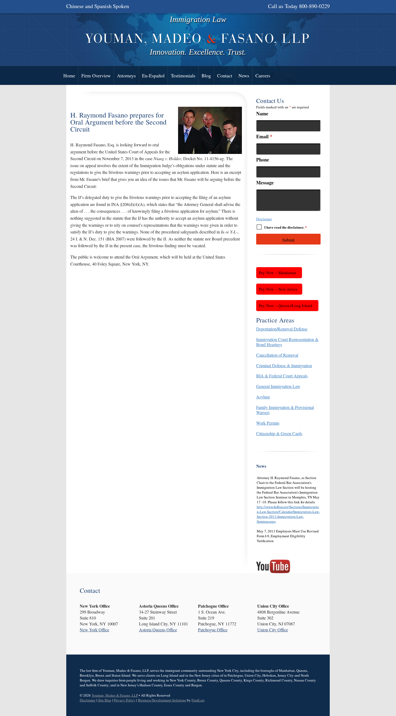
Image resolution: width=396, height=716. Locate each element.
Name (262, 113)
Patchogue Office (212, 629)
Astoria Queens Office (158, 629)
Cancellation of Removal (277, 355)
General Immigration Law (278, 386)
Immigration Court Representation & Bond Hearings (287, 341)
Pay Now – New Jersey (278, 289)
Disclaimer (264, 218)
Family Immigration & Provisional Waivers (285, 409)
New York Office (94, 629)
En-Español (153, 75)
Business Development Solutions (162, 700)
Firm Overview (96, 75)
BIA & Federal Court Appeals (282, 375)
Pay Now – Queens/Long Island (285, 305)
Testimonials (183, 75)
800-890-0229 (314, 6)
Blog (206, 75)
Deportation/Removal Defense (281, 329)
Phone (262, 159)
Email (264, 136)
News (243, 75)
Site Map (104, 700)
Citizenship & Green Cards (279, 433)
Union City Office (272, 629)
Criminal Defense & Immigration (284, 365)
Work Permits (267, 423)
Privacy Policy (124, 700)
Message (265, 182)
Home (69, 75)
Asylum (263, 397)
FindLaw (198, 700)
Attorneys (126, 75)
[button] (390, 677)
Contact (224, 75)
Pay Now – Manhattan (277, 272)
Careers (262, 75)
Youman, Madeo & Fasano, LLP (115, 695)
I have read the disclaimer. (285, 227)
